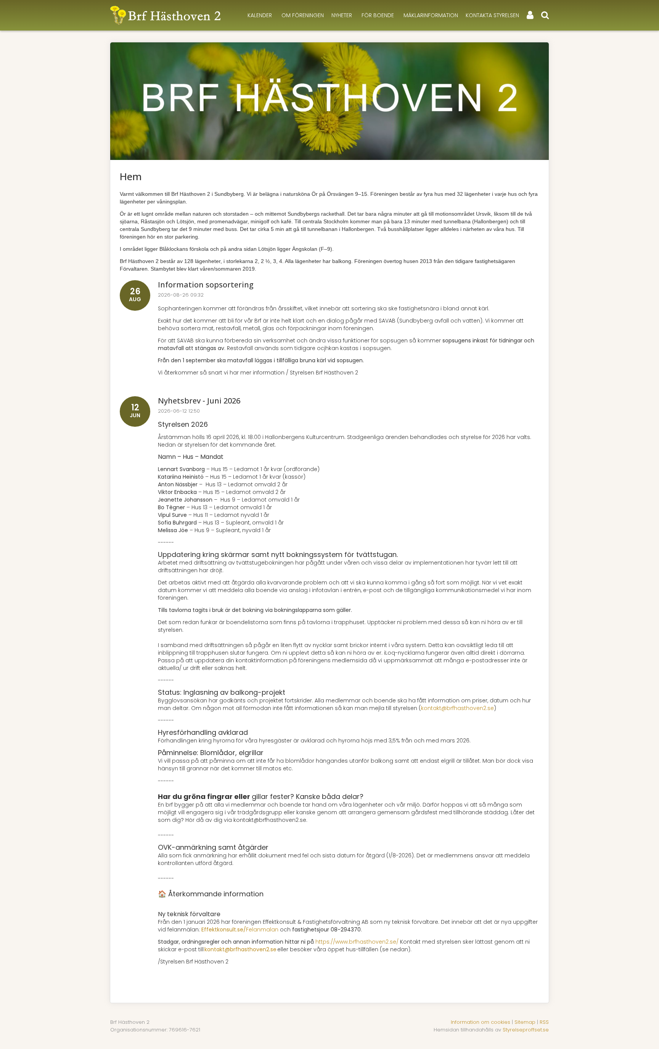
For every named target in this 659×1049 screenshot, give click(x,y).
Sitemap (524, 1022)
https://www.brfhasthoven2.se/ (357, 942)
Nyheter (341, 15)
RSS (544, 1022)
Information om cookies (480, 1022)
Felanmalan (239, 929)
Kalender (260, 15)
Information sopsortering (206, 284)
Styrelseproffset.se (526, 1029)
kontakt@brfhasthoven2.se (457, 708)
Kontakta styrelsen (492, 15)
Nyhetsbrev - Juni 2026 (199, 400)
